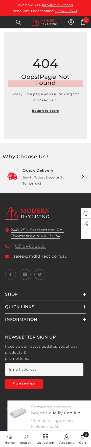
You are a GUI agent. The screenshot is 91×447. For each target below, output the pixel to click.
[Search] (18, 22)
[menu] (6, 22)
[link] (45, 177)
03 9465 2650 (66, 11)
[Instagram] (25, 274)
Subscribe (24, 384)
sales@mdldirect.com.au (40, 256)
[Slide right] (82, 177)
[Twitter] (39, 274)
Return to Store (45, 111)
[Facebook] (10, 274)
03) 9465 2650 (30, 246)
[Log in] (71, 22)
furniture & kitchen (57, 5)
